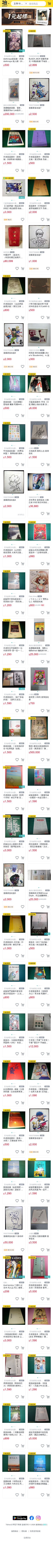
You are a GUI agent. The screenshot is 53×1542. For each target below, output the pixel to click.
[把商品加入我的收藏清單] (17, 72)
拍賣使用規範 (35, 1531)
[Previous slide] (4, 40)
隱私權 (24, 1531)
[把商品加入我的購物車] (22, 72)
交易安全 (27, 1537)
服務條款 (14, 1531)
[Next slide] (23, 40)
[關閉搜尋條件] (26, 3)
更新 (45, 1524)
